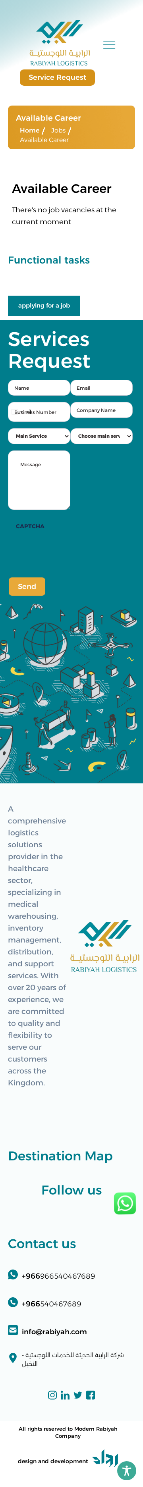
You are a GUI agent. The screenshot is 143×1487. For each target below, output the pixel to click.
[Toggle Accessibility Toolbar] (126, 1470)
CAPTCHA (30, 526)
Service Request (57, 77)
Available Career (44, 140)
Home (29, 130)
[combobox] (19, 411)
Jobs (58, 130)
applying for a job (44, 305)
